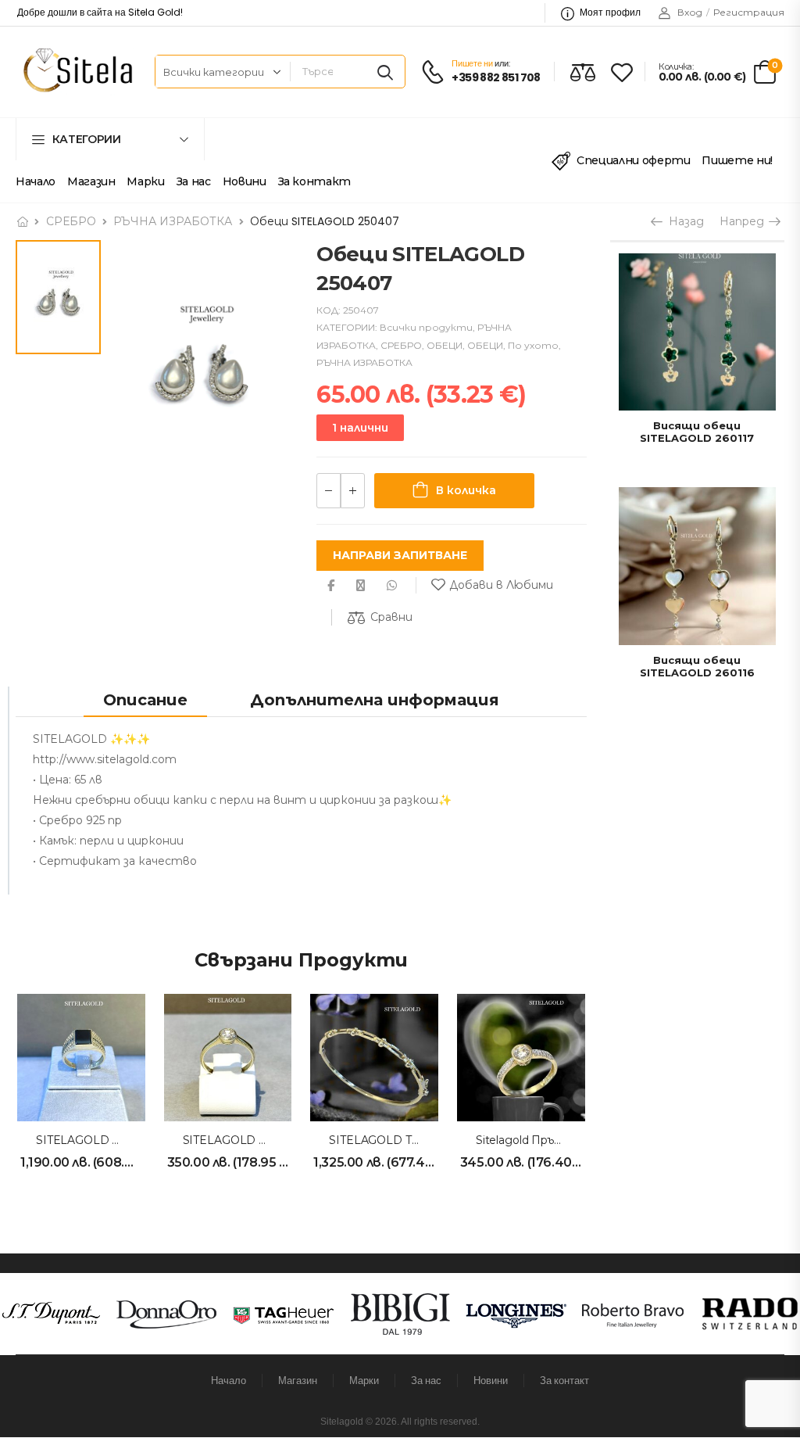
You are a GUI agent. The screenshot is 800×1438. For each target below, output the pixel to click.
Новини (244, 181)
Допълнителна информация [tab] (374, 699)
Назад (683, 221)
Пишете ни (472, 63)
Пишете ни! (737, 160)
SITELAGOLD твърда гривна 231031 (427, 1140)
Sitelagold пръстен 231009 (552, 1140)
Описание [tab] (145, 699)
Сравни (391, 617)
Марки (145, 181)
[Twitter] (360, 585)
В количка (466, 490)
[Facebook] (330, 585)
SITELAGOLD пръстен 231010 (268, 1140)
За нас (194, 181)
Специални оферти (633, 160)
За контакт (315, 181)
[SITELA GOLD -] (75, 71)
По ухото (533, 345)
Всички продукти (426, 327)
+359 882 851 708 (496, 77)
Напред (743, 221)
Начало (35, 181)
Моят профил (610, 12)
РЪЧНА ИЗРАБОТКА (172, 221)
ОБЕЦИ (444, 345)
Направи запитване (400, 555)
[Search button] (385, 72)
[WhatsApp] (392, 585)
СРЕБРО (71, 221)
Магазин (91, 181)
